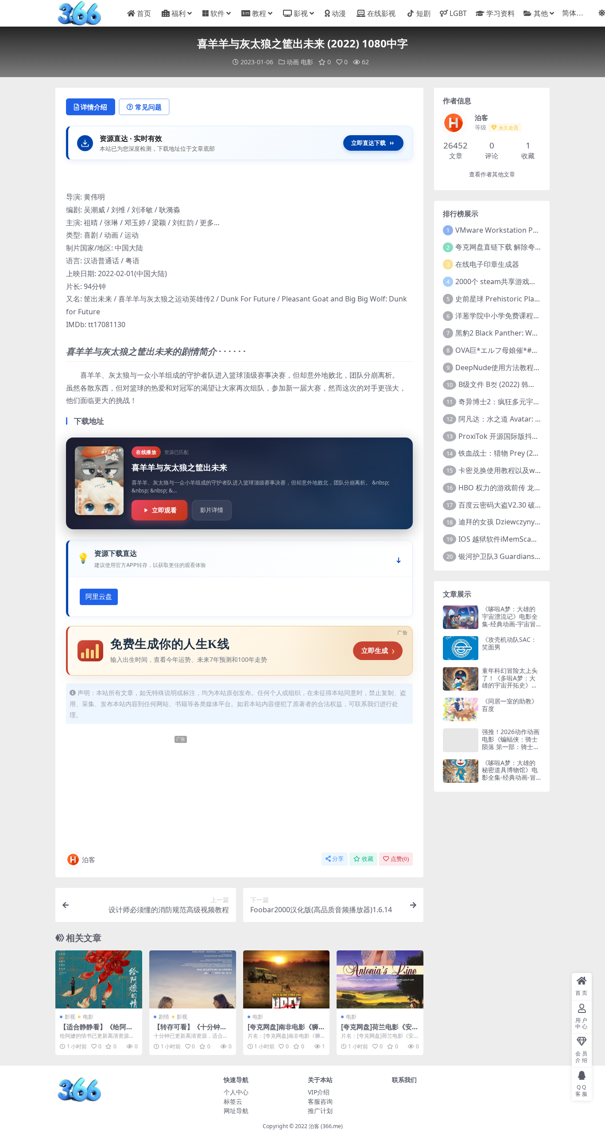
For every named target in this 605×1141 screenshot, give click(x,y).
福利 (178, 13)
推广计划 (320, 1110)
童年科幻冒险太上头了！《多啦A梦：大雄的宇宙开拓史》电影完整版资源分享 (510, 681)
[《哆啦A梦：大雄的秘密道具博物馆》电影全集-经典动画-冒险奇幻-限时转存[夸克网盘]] (460, 771)
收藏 (367, 859)
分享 (338, 859)
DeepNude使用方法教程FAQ (501, 367)
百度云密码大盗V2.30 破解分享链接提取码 (525, 505)
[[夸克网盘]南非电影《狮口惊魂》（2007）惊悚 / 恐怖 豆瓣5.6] (286, 979)
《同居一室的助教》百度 (510, 705)
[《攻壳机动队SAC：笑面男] (460, 648)
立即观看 (164, 510)
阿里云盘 (98, 596)
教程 (259, 13)
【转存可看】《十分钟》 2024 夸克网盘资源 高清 (190, 1030)
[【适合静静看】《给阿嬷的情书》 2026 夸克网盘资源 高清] (98, 979)
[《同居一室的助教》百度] (460, 709)
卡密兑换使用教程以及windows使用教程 (523, 470)
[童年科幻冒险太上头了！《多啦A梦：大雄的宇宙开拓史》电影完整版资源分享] (460, 679)
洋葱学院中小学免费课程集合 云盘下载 (516, 315)
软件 (217, 13)
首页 (144, 13)
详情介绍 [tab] (94, 106)
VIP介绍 (319, 1092)
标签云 (233, 1101)
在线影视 (381, 13)
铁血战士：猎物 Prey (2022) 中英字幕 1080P (528, 453)
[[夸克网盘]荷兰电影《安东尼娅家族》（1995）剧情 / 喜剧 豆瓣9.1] (380, 979)
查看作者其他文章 (492, 174)
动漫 (339, 13)
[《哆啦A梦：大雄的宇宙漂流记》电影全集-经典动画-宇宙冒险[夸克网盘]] (460, 617)
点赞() (400, 859)
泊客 (88, 859)
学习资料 (500, 13)
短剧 (423, 13)
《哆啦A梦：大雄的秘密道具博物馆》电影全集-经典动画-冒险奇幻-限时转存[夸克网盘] (510, 777)
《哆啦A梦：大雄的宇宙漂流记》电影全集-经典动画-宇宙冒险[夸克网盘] (510, 620)
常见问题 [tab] (148, 106)
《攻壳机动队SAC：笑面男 (509, 643)
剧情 (164, 1016)
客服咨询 (320, 1101)
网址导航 (236, 1110)
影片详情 (211, 510)
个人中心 (236, 1092)
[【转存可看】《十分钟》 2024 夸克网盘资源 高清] (192, 979)
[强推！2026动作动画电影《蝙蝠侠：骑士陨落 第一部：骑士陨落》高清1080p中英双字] (460, 740)
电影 (307, 62)
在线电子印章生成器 (487, 264)
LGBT (458, 13)
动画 (293, 62)
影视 (301, 13)
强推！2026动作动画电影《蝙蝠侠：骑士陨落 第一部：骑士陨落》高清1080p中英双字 (510, 746)
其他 (541, 13)
